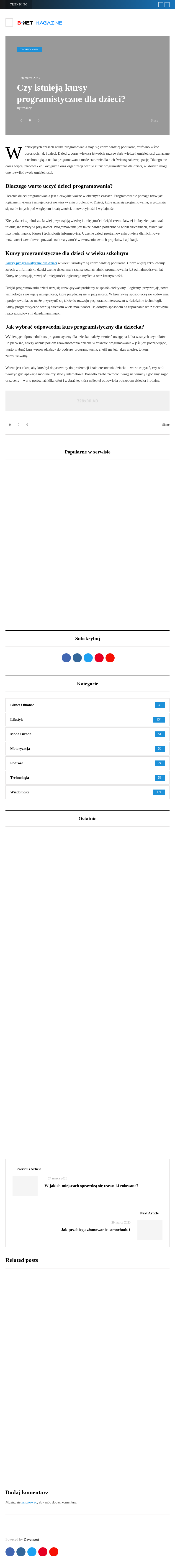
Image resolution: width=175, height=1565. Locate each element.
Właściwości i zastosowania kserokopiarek (111, 1384)
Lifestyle (20, 955)
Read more (78, 1355)
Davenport (31, 1539)
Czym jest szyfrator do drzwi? (97, 1455)
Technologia (29, 49)
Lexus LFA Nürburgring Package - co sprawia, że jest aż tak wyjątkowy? (122, 556)
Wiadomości (22, 1113)
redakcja (26, 108)
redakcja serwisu (27, 986)
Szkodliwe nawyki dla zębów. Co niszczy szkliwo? (66, 978)
